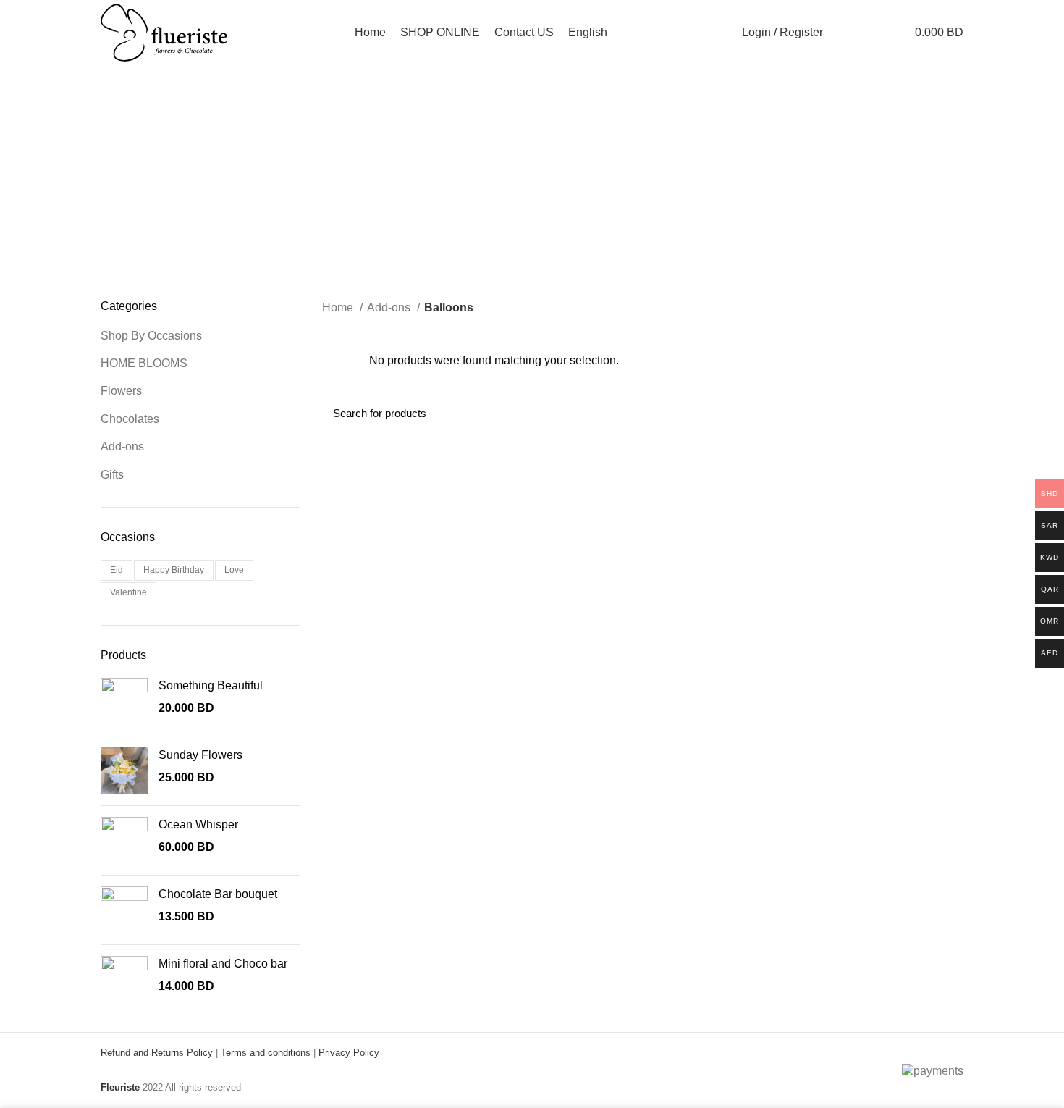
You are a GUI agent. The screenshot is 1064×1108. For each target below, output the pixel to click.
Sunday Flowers (200, 755)
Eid (116, 570)
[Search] (843, 32)
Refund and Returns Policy (157, 1052)
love (234, 570)
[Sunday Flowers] (124, 770)
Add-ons (122, 446)
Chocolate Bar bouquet (218, 894)
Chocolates (130, 419)
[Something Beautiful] (124, 701)
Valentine (128, 592)
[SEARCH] (944, 413)
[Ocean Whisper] (124, 840)
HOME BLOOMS (144, 363)
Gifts (112, 475)
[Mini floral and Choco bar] (124, 979)
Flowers (121, 391)
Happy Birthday (173, 570)
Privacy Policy (348, 1052)
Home (339, 307)
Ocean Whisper (198, 824)
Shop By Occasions (151, 336)
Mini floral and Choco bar (223, 963)
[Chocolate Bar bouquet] (124, 909)
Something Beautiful (211, 685)
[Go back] (420, 138)
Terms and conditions (266, 1052)
